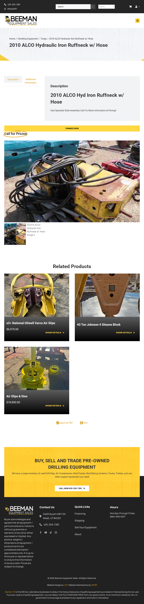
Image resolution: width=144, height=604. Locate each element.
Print (85, 422)
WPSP (94, 585)
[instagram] (56, 532)
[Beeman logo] (21, 16)
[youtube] (46, 532)
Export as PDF (66, 422)
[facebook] (41, 532)
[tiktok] (51, 532)
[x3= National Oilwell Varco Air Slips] (36, 275)
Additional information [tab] (30, 81)
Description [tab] (13, 79)
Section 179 (10, 592)
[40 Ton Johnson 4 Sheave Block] (107, 275)
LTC (65, 585)
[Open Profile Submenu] (138, 6)
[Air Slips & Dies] (36, 348)
